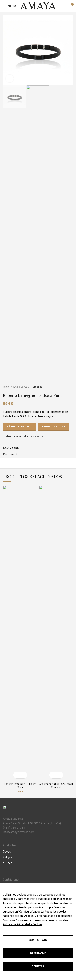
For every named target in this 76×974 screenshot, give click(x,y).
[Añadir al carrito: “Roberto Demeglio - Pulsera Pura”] (16, 775)
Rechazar (38, 953)
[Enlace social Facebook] (22, 454)
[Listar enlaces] (38, 852)
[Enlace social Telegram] (35, 454)
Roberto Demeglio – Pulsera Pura (20, 785)
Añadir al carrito (20, 426)
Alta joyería (20, 386)
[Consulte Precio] (52, 775)
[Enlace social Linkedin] (31, 454)
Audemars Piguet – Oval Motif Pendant (56, 785)
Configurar (38, 940)
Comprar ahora (53, 426)
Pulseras (37, 386)
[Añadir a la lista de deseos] (23, 775)
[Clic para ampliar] (10, 78)
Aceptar (38, 966)
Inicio (6, 386)
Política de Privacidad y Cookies (22, 924)
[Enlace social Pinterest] (26, 454)
